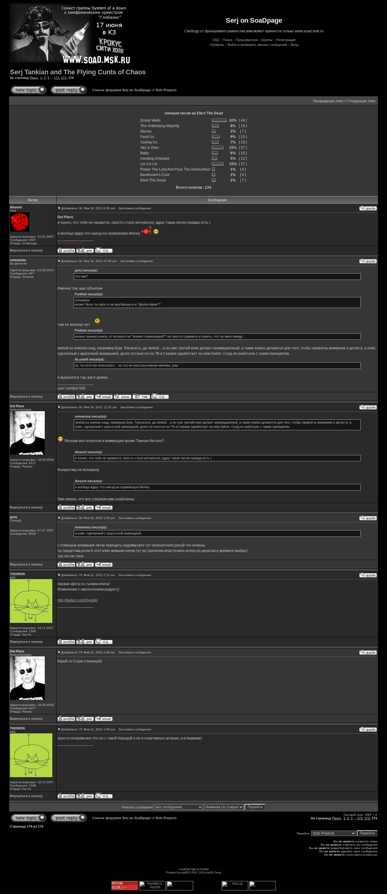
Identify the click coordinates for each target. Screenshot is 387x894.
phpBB (184, 872)
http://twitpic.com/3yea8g (77, 600)
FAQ (216, 40)
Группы (266, 40)
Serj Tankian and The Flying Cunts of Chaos (78, 72)
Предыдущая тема (328, 101)
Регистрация (285, 40)
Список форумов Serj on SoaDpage (121, 90)
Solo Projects (166, 90)
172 (56, 77)
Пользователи (247, 40)
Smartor (204, 869)
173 (64, 77)
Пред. (34, 77)
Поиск (227, 40)
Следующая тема (361, 101)
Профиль (217, 44)
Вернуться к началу (26, 250)
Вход (294, 44)
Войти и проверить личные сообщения (257, 44)
